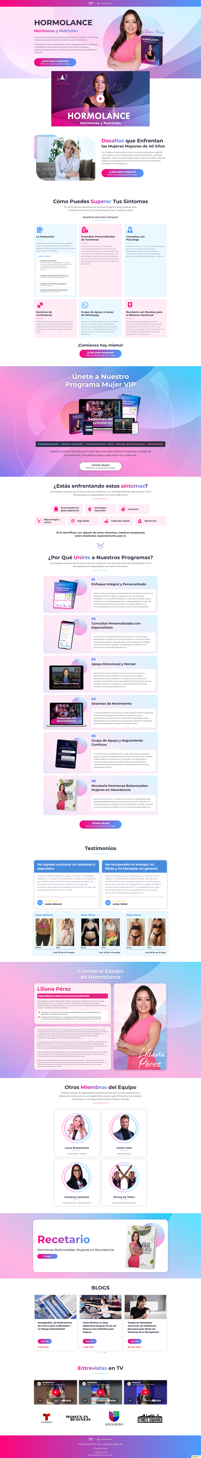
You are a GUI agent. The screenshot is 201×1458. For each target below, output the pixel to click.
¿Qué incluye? (44, 256)
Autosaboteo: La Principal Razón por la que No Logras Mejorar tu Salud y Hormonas (99, 1320)
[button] (55, 256)
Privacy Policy (100, 1448)
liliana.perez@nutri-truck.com (100, 1455)
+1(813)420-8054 (100, 1452)
